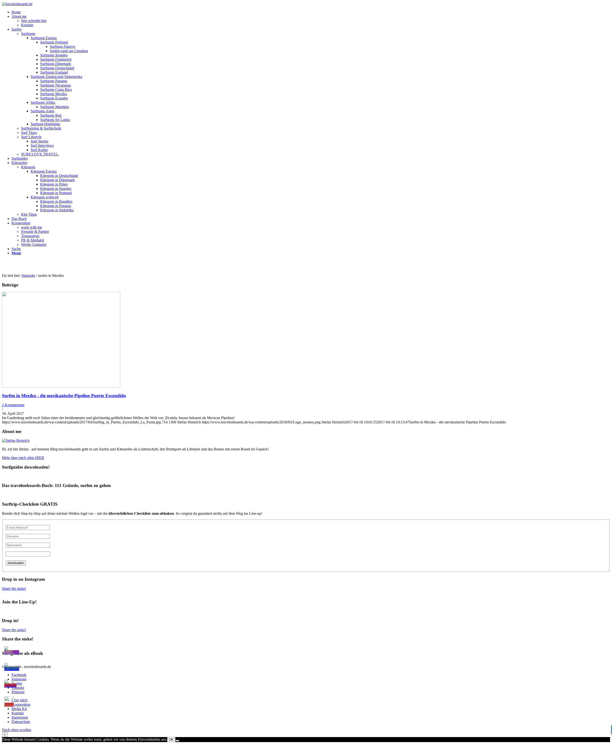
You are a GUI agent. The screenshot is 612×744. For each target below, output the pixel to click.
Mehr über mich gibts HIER (23, 458)
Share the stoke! (14, 588)
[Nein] (177, 740)
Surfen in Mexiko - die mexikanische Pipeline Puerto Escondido (64, 395)
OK (171, 739)
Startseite (28, 276)
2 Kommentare (13, 405)
